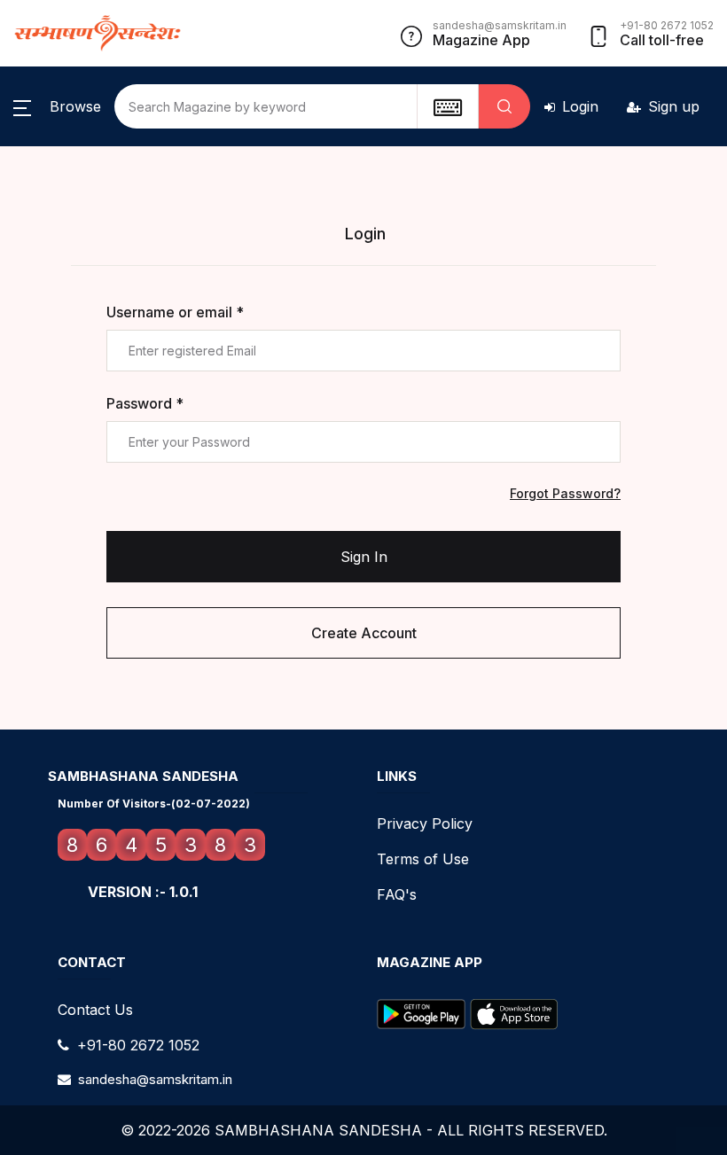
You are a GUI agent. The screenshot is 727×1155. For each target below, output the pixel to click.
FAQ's (397, 894)
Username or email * (175, 312)
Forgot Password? (565, 493)
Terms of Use (423, 859)
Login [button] (580, 106)
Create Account (364, 633)
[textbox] (447, 106)
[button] (57, 106)
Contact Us (95, 1009)
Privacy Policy (425, 823)
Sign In (363, 557)
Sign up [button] (674, 106)
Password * (145, 403)
